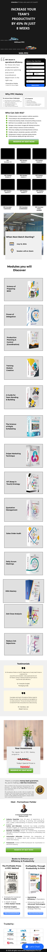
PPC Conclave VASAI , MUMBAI (39, 209)
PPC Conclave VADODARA (7, 208)
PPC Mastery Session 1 (23, 161)
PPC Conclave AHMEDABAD (23, 208)
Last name (28, 65)
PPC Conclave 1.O (7, 161)
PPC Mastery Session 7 (23, 191)
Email (28, 69)
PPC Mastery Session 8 (40, 191)
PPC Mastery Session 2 (39, 161)
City (27, 79)
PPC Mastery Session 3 (8, 176)
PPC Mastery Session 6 (7, 191)
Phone (35, 72)
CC (26, 72)
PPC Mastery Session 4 (23, 176)
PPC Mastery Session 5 (39, 176)
